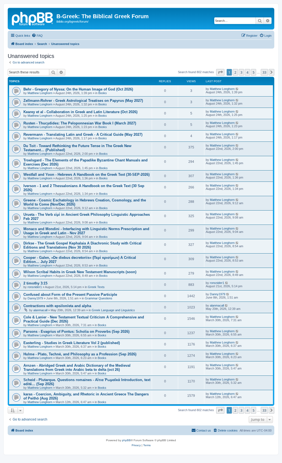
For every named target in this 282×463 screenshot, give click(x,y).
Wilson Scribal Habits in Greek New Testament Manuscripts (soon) (79, 272)
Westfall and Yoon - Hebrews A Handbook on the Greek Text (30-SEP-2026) (86, 174)
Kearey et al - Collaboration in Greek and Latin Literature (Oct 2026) (80, 112)
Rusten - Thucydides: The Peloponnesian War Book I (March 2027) (79, 123)
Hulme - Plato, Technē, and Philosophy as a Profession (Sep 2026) (79, 354)
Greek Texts (96, 287)
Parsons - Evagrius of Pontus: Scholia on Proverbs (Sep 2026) (76, 331)
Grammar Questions (98, 298)
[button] (220, 72)
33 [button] (264, 72)
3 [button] (241, 72)
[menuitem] (37, 35)
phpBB (126, 440)
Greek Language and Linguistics (113, 310)
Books (102, 93)
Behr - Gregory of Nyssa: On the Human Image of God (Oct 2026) (78, 89)
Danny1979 (35, 298)
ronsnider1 (35, 287)
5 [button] (253, 72)
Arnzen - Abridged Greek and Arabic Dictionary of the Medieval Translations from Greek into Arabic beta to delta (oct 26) (77, 367)
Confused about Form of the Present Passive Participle (70, 294)
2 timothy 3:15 (35, 283)
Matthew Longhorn (40, 93)
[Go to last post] (237, 89)
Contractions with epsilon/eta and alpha (57, 306)
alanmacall (40, 310)
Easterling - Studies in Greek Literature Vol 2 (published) (71, 343)
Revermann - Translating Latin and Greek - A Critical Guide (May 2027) (82, 134)
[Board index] (32, 18)
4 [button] (247, 72)
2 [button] (235, 72)
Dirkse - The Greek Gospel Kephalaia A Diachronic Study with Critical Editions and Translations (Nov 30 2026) (82, 245)
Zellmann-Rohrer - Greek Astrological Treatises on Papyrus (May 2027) (83, 101)
